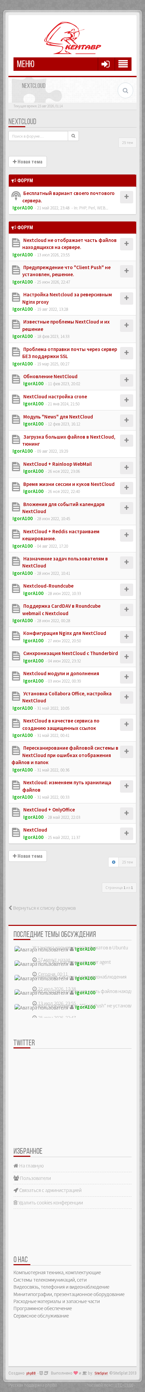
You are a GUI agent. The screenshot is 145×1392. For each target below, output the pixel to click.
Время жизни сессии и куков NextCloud (68, 484)
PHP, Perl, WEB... (93, 207)
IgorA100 (22, 207)
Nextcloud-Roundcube (48, 586)
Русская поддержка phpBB (32, 1385)
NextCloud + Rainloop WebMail (57, 464)
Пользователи (35, 1178)
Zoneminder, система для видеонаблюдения (79, 977)
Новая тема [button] (29, 161)
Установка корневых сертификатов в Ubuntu (80, 947)
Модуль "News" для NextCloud (57, 416)
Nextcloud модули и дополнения (60, 673)
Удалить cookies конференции (50, 1202)
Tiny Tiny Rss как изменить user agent (72, 962)
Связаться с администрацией (50, 1190)
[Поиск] (73, 136)
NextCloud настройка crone (54, 396)
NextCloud (22, 122)
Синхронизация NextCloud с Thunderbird (70, 653)
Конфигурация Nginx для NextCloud (64, 633)
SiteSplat (101, 1373)
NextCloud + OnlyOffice (48, 809)
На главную (31, 1165)
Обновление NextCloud (50, 376)
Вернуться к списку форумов (44, 908)
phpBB (31, 1373)
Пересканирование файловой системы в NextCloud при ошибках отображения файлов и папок (64, 755)
